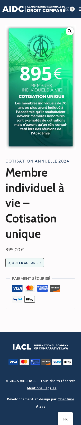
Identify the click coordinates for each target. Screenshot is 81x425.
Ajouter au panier (25, 263)
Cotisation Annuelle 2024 (37, 161)
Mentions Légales (41, 388)
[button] (70, 31)
